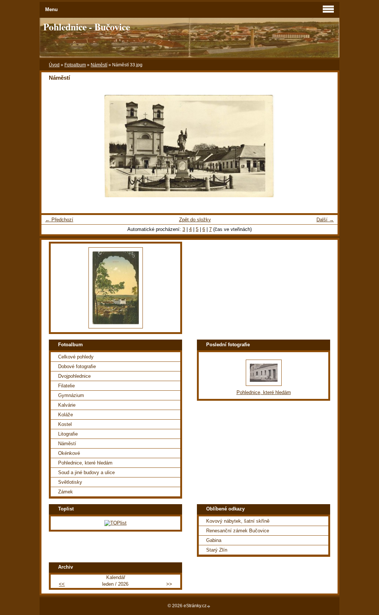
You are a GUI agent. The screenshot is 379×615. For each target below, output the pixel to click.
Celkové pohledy (76, 357)
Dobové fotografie (77, 366)
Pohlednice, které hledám (85, 463)
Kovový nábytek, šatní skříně (237, 521)
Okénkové (69, 453)
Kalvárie (67, 405)
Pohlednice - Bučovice (86, 27)
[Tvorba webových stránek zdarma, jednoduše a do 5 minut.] (209, 606)
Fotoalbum (75, 65)
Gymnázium (71, 395)
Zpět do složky (195, 219)
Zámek (65, 492)
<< (62, 584)
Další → (325, 219)
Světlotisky (70, 482)
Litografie (68, 434)
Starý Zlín (216, 550)
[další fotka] (325, 146)
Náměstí (99, 65)
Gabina (213, 540)
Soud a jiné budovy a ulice (86, 472)
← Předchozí (59, 219)
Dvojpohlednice (74, 376)
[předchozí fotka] (53, 146)
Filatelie (66, 385)
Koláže (65, 414)
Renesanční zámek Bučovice (237, 530)
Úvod (54, 65)
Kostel (65, 424)
